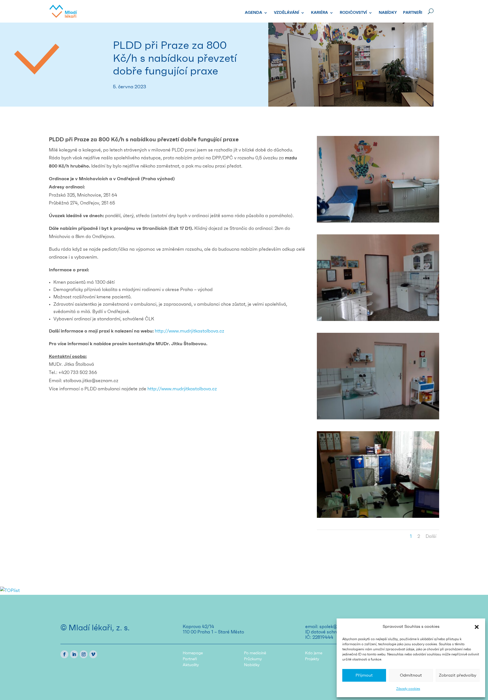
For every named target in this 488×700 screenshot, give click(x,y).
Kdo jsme (313, 653)
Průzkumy (253, 659)
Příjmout (364, 675)
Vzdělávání (286, 13)
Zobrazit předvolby (457, 675)
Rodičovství (353, 13)
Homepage (193, 653)
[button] (477, 627)
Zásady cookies (408, 688)
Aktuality (191, 665)
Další (431, 536)
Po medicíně (255, 653)
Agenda (253, 13)
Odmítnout (411, 675)
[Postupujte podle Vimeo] (93, 654)
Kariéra (319, 13)
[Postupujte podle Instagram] (84, 654)
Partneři (412, 13)
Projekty (312, 659)
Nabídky (388, 13)
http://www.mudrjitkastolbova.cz (182, 389)
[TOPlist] (10, 590)
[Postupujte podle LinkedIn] (74, 654)
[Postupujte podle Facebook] (64, 654)
